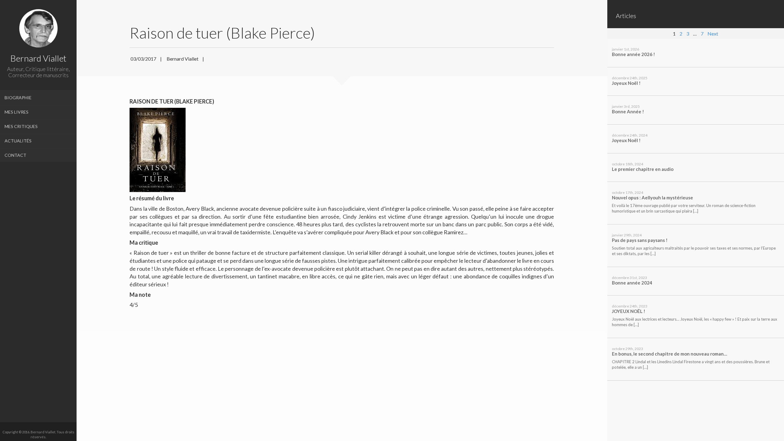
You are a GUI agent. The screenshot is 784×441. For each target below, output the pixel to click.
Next (712, 33)
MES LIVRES (16, 112)
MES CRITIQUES (21, 126)
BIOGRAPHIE (18, 97)
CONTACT (15, 155)
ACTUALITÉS (18, 140)
